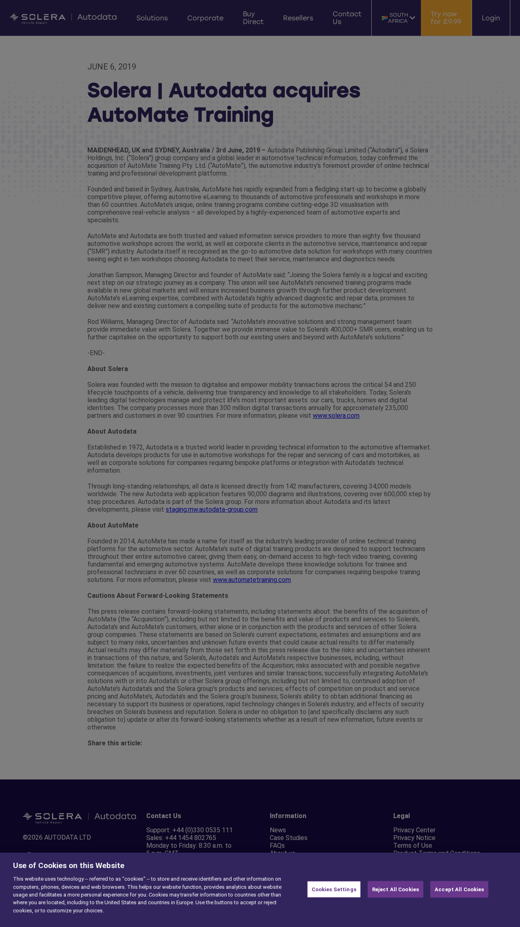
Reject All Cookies (395, 889)
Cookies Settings (334, 889)
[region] (260, 890)
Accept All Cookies (459, 889)
